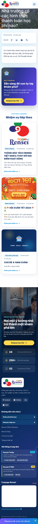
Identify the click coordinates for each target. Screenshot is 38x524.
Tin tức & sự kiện (7, 436)
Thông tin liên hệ (7, 440)
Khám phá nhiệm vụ (12, 171)
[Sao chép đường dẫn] (27, 40)
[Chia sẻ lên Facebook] (11, 40)
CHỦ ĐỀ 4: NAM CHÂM (16, 262)
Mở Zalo (18, 474)
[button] (34, 4)
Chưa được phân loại (11, 255)
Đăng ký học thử (14, 101)
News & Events (9, 148)
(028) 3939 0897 (10, 460)
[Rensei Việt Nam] (10, 4)
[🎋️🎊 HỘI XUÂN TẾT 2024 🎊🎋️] (19, 188)
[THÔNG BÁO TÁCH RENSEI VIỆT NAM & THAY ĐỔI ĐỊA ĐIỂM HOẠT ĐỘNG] (19, 134)
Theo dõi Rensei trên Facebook (11, 509)
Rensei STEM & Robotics (10, 427)
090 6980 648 (9, 474)
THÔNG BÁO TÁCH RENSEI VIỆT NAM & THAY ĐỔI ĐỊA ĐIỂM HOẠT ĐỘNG (18, 156)
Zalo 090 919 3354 (22, 460)
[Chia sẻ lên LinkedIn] (16, 40)
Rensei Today (6, 431)
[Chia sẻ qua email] (22, 40)
